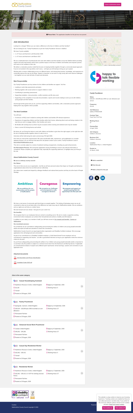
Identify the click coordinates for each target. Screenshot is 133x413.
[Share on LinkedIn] (102, 178)
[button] (105, 50)
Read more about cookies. (116, 404)
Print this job (96, 165)
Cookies (14, 405)
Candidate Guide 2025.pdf (24, 262)
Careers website (112, 4)
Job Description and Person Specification (28, 257)
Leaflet (105, 65)
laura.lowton (17, 142)
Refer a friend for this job (100, 169)
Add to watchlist (97, 160)
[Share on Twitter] (97, 178)
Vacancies (16, 16)
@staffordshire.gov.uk (27, 142)
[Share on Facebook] (91, 178)
